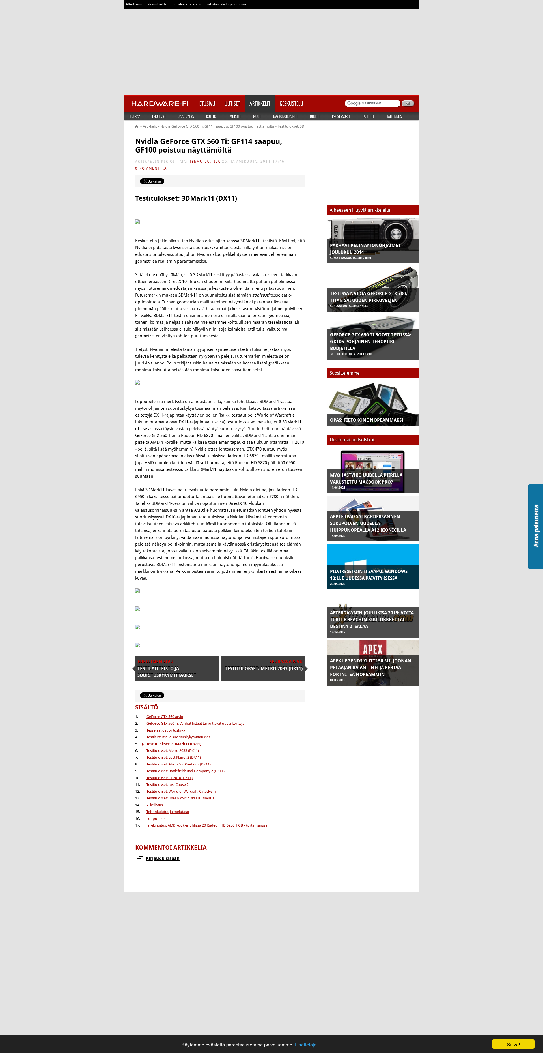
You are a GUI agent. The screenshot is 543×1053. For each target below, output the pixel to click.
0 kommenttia (151, 168)
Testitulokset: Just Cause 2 (167, 784)
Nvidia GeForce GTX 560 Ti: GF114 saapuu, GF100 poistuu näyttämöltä (217, 126)
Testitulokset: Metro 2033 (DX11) (172, 751)
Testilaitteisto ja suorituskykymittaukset (178, 737)
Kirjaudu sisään (163, 858)
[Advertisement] (271, 51)
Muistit (235, 116)
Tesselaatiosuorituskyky (165, 730)
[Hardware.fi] (160, 102)
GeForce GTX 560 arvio (164, 717)
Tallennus (394, 116)
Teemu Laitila (205, 162)
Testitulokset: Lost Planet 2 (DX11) (173, 757)
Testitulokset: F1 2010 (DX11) (169, 778)
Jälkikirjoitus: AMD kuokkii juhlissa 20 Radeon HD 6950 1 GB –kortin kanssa (207, 825)
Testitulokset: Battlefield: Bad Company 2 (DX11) (185, 771)
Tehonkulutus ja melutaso (167, 812)
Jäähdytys (186, 116)
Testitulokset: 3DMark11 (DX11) (303, 126)
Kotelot (212, 116)
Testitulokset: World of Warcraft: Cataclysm (181, 791)
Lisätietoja (305, 1044)
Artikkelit (150, 126)
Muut (257, 116)
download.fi (157, 4)
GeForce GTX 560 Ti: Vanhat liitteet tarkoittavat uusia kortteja (195, 723)
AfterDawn (134, 4)
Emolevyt (159, 116)
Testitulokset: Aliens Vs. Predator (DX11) (178, 764)
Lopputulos (155, 818)
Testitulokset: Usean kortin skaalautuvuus (180, 798)
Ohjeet (315, 116)
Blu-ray (134, 116)
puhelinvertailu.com (188, 4)
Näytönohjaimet (285, 116)
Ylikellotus (154, 805)
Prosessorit (341, 116)
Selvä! (513, 1044)
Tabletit (368, 116)
